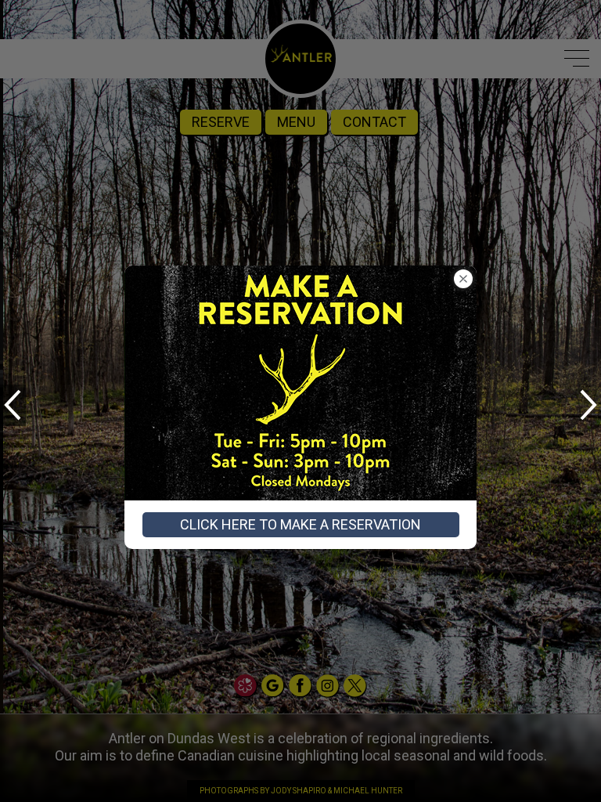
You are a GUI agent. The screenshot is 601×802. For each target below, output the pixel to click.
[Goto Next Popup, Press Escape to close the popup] (588, 404)
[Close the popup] (463, 278)
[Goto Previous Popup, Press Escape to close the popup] (12, 404)
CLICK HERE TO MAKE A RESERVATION (300, 524)
